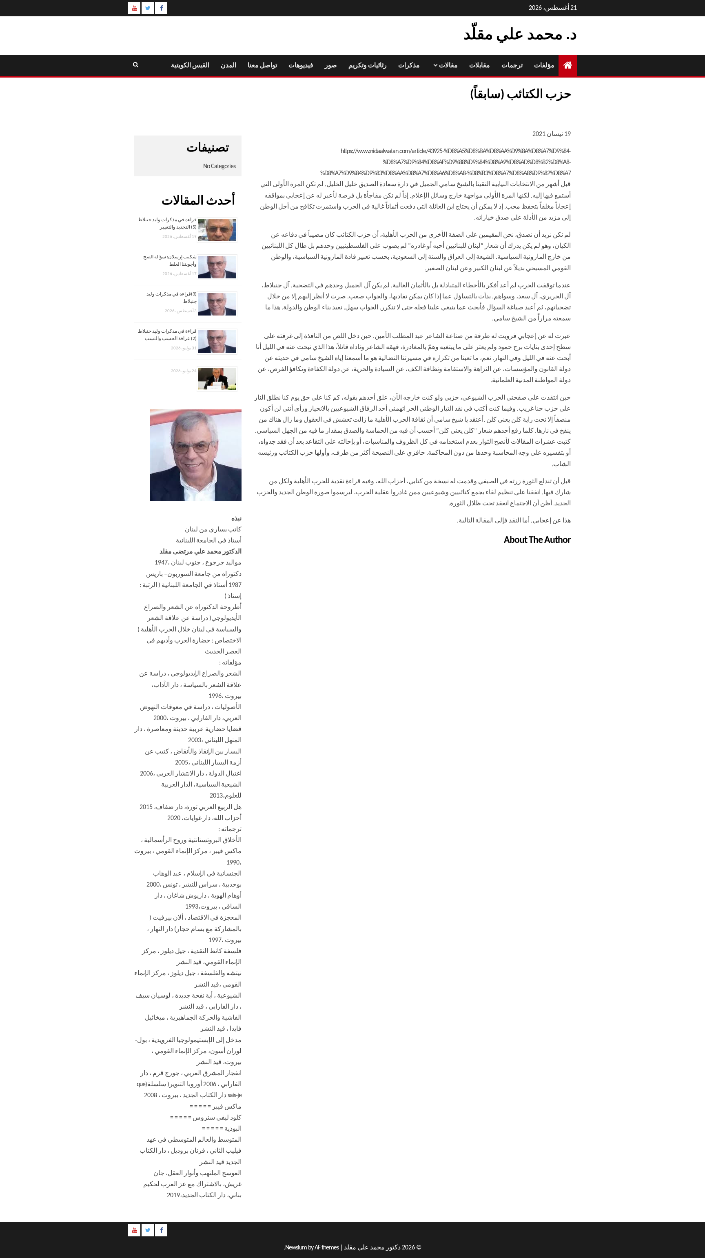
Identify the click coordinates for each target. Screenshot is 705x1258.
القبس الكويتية (190, 65)
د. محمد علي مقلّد (520, 35)
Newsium (296, 1248)
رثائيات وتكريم (367, 65)
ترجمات (512, 65)
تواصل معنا (262, 65)
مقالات (448, 65)
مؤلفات (544, 65)
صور (331, 65)
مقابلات (479, 65)
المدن (228, 65)
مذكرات (409, 65)
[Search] (135, 65)
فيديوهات (300, 65)
